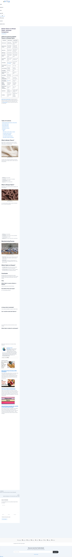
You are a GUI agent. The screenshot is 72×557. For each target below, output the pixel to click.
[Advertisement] (10, 111)
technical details (5, 102)
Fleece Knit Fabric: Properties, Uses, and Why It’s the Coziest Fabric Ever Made (10, 406)
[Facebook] (2, 357)
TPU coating (9, 63)
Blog (1, 10)
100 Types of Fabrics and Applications (8, 388)
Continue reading (36, 554)
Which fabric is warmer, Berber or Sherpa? (9, 131)
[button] (2, 13)
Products (1, 7)
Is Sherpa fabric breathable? (7, 134)
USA (8, 80)
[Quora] (6, 357)
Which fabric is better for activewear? (8, 137)
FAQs (3, 130)
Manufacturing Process (5, 126)
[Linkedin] (3, 357)
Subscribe (55, 552)
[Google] (8, 357)
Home (1, 4)
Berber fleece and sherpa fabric (6, 99)
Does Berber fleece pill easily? (7, 133)
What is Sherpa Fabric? (5, 125)
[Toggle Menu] (2, 15)
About (1, 13)
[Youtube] (7, 357)
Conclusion (3, 129)
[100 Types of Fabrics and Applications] (8, 386)
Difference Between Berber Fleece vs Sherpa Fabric (9, 122)
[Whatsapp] (4, 357)
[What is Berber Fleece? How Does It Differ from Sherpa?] (8, 368)
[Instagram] (5, 357)
